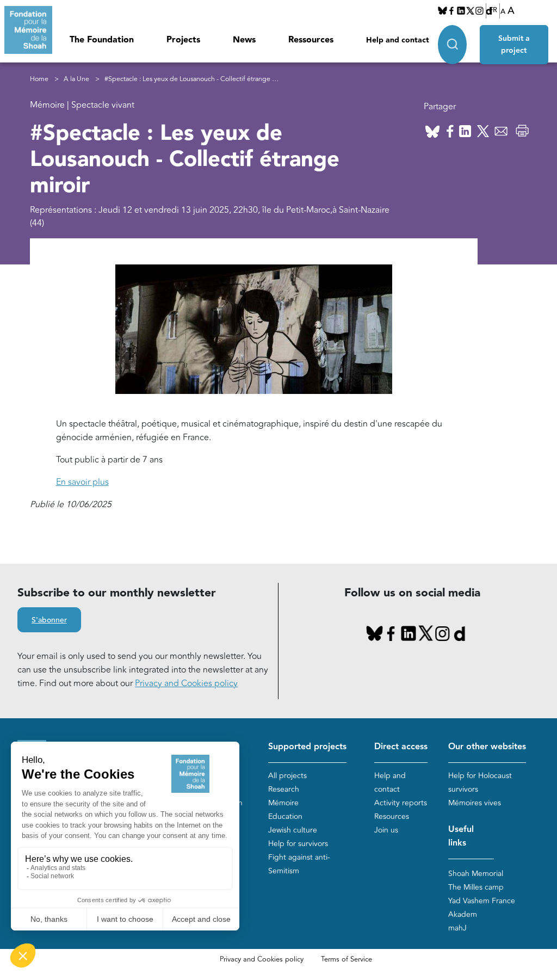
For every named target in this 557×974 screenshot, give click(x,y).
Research (283, 789)
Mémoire (283, 803)
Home (39, 79)
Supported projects (307, 747)
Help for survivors (298, 843)
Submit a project (514, 45)
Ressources (310, 40)
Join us (386, 830)
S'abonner (49, 620)
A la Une (76, 79)
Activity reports (400, 803)
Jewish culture (292, 830)
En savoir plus (82, 482)
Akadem (462, 914)
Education (285, 816)
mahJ (457, 928)
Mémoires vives (474, 803)
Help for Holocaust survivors (480, 782)
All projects (287, 775)
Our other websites (487, 747)
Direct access (401, 747)
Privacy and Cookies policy (186, 683)
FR (493, 10)
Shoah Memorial (475, 873)
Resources (391, 816)
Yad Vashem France (481, 901)
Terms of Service (346, 959)
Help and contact (397, 40)
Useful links (461, 836)
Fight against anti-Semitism (299, 864)
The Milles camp (476, 887)
